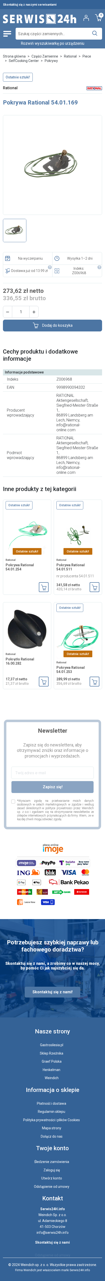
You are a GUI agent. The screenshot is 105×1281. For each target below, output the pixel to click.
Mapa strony (51, 1128)
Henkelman (51, 1070)
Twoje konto (52, 1148)
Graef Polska (52, 1061)
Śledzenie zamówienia (51, 1162)
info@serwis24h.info (53, 1233)
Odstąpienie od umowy (51, 1187)
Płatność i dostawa (51, 1103)
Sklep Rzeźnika (51, 1053)
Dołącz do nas (52, 1136)
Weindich (52, 1078)
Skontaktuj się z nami (52, 1242)
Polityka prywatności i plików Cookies (51, 1120)
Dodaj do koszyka (57, 325)
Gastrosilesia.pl (51, 1045)
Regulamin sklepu (51, 1112)
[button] (7, 312)
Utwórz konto (51, 1178)
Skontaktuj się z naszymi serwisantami (29, 4)
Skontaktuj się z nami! (52, 992)
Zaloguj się (51, 1170)
